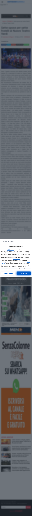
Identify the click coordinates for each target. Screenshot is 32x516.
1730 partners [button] (10, 250)
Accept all (24, 273)
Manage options (8, 273)
